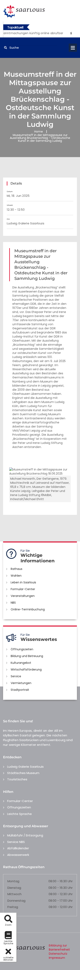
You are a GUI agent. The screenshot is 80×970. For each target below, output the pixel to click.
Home (38, 131)
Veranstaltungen (23, 596)
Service (16, 676)
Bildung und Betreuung (27, 656)
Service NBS (16, 842)
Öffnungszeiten (22, 649)
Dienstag (14, 888)
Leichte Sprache (19, 814)
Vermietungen (21, 683)
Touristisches (17, 779)
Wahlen (16, 576)
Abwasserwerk (18, 855)
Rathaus (16, 569)
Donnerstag (16, 900)
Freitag (12, 907)
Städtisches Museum (23, 773)
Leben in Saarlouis (23, 582)
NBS (13, 603)
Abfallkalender (18, 848)
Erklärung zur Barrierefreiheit (59, 947)
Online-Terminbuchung (28, 609)
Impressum (57, 958)
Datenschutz (58, 954)
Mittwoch (14, 894)
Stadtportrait (20, 690)
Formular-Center (23, 589)
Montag (13, 881)
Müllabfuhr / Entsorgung (25, 835)
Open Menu (73, 48)
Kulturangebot (21, 663)
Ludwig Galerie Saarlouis (25, 766)
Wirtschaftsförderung (26, 669)
